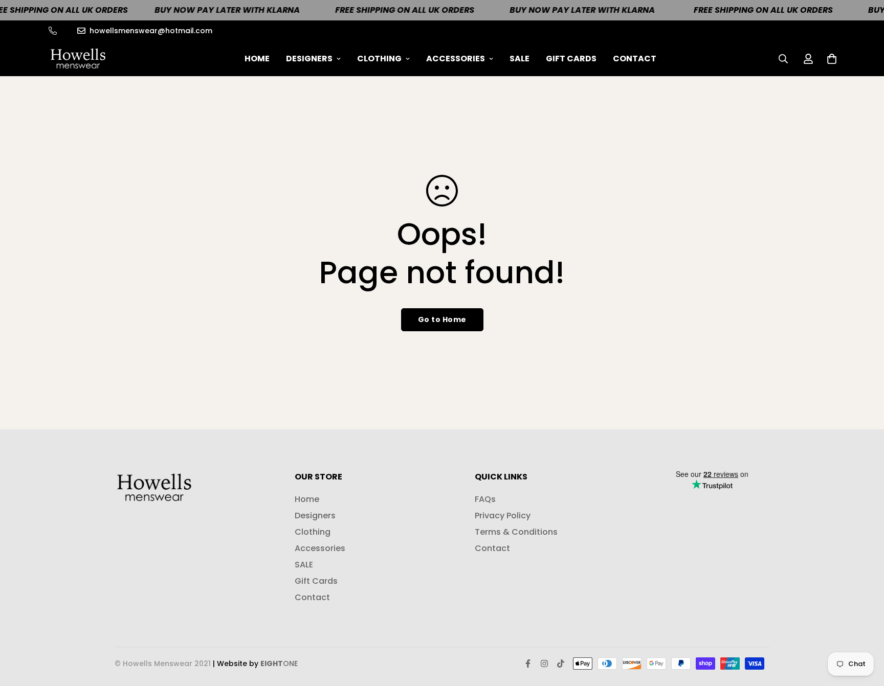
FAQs (485, 499)
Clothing (379, 58)
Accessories (455, 58)
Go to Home (442, 319)
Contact (634, 58)
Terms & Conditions (516, 532)
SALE (519, 58)
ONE (279, 663)
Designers (309, 58)
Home (257, 58)
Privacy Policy (503, 515)
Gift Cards (571, 58)
